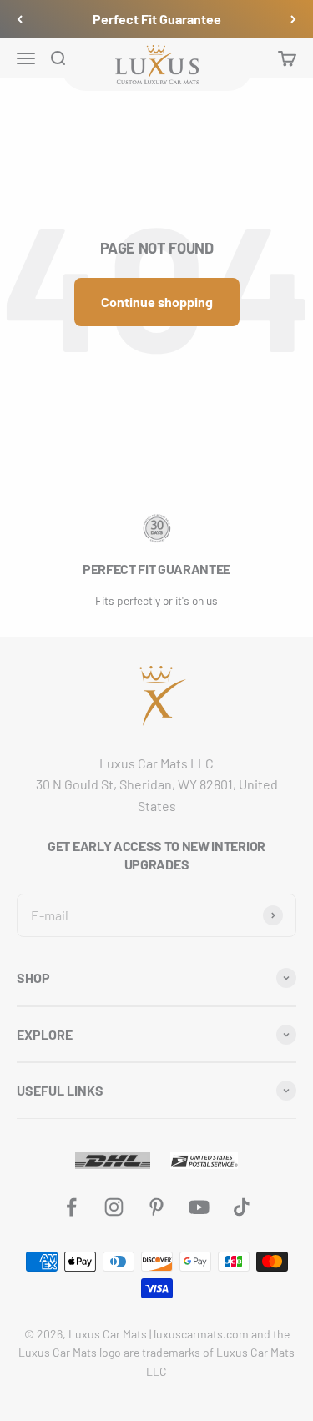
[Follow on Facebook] (71, 1207)
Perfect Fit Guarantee (157, 19)
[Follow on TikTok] (241, 1207)
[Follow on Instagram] (114, 1207)
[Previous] (20, 19)
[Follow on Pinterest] (156, 1207)
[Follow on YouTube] (199, 1207)
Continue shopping (157, 302)
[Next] (293, 19)
